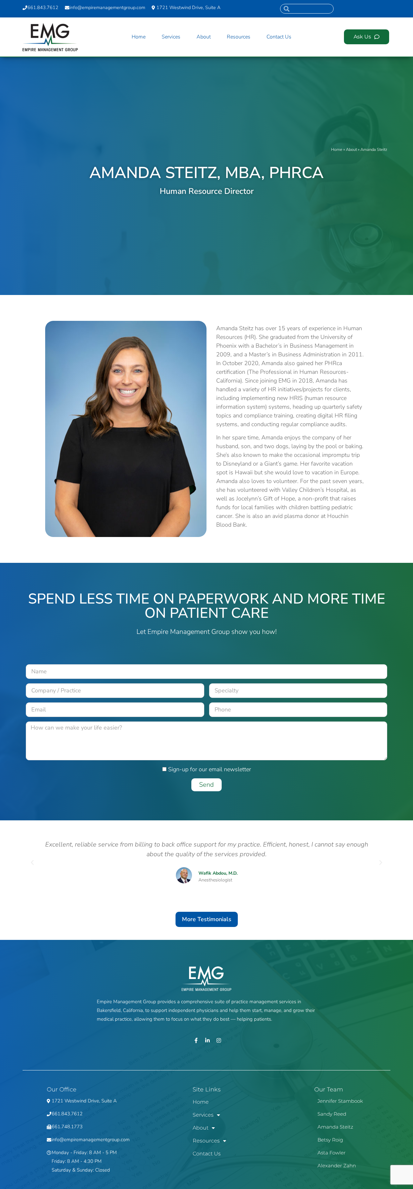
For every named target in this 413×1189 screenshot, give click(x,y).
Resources (238, 36)
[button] (32, 862)
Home (139, 36)
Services (171, 36)
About (203, 36)
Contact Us (279, 36)
